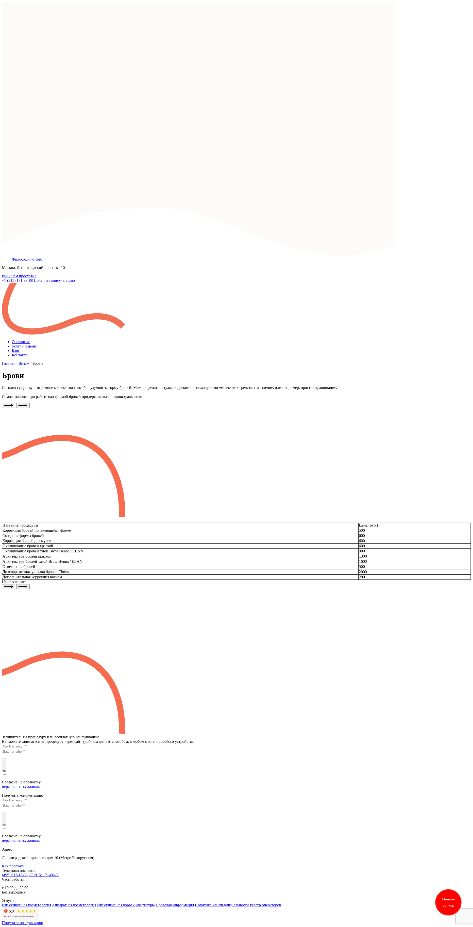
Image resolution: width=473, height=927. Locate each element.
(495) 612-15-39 (15, 875)
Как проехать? (14, 866)
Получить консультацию (54, 280)
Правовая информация (175, 905)
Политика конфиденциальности (222, 905)
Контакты (20, 355)
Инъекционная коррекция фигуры (126, 905)
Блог (16, 350)
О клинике (21, 342)
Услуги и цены (24, 346)
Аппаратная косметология (74, 905)
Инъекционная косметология (26, 905)
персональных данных (21, 786)
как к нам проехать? (19, 276)
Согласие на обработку (21, 784)
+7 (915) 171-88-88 (17, 280)
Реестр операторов (265, 905)
